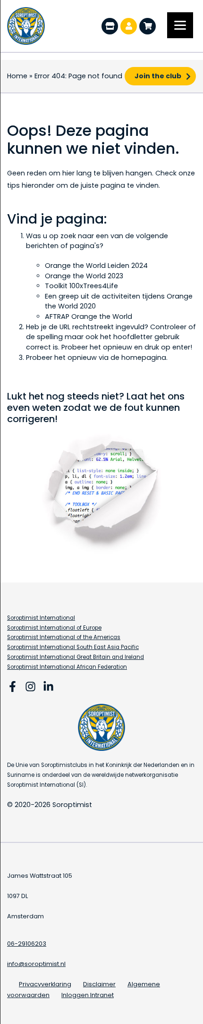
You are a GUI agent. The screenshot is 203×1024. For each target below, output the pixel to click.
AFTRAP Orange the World (88, 316)
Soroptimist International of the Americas (63, 637)
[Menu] (180, 25)
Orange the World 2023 (84, 276)
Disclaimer (99, 984)
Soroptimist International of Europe (54, 628)
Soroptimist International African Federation (67, 667)
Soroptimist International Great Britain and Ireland (75, 657)
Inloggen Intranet (87, 995)
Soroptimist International (41, 618)
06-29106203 (26, 944)
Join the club (158, 76)
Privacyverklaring (45, 984)
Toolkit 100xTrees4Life (81, 286)
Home (17, 76)
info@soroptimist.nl (36, 964)
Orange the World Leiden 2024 (96, 265)
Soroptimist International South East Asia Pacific (73, 647)
